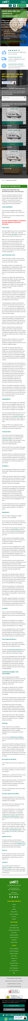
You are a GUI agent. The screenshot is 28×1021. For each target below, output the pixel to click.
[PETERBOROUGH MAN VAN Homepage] (6, 2)
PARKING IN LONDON (16, 737)
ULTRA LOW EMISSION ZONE (13, 829)
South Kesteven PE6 (14, 927)
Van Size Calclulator (14, 951)
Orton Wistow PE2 (14, 937)
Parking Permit (14, 965)
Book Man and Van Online (11, 180)
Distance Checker (14, 953)
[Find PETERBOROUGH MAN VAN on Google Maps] (17, 897)
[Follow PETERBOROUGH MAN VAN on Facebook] (9, 897)
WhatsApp (22, 5)
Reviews (14, 909)
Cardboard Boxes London (14, 983)
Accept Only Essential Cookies (14, 1009)
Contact (14, 904)
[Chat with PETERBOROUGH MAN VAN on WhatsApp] (7, 1019)
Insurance (14, 916)
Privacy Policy (22, 1002)
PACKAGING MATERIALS (15, 649)
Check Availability (14, 948)
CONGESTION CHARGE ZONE (10, 816)
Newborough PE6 (14, 935)
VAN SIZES (14, 234)
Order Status (14, 955)
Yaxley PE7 (14, 939)
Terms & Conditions (14, 914)
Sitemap (14, 919)
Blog (14, 972)
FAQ (14, 906)
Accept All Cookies (14, 1005)
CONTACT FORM (18, 416)
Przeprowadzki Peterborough (14, 978)
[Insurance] (14, 997)
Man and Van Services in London (14, 981)
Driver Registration (14, 968)
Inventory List (14, 958)
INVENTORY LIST (17, 529)
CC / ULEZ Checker (14, 970)
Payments (14, 960)
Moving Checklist (14, 963)
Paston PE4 (14, 932)
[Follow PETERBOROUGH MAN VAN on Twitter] (12, 897)
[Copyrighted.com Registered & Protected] (14, 991)
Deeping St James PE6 (14, 930)
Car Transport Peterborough (14, 986)
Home (3, 180)
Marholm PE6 (14, 942)
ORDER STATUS (21, 843)
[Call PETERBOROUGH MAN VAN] (14, 5)
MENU (23, 2)
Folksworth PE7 (14, 925)
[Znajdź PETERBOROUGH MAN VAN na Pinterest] (15, 897)
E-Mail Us (14, 892)
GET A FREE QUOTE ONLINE (15, 1015)
